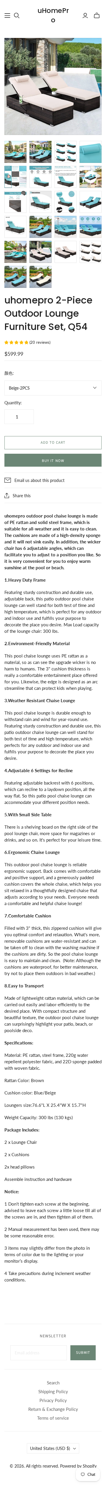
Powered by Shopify (78, 1465)
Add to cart (53, 442)
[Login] (85, 15)
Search (53, 1382)
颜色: (9, 373)
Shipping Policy (53, 1391)
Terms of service (53, 1418)
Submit (83, 1352)
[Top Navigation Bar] (7, 16)
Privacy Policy (53, 1400)
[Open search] (17, 16)
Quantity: (13, 402)
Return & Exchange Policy (53, 1409)
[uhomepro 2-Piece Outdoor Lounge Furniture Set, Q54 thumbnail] (15, 152)
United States (50, 1448)
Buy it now (53, 460)
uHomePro (53, 15)
